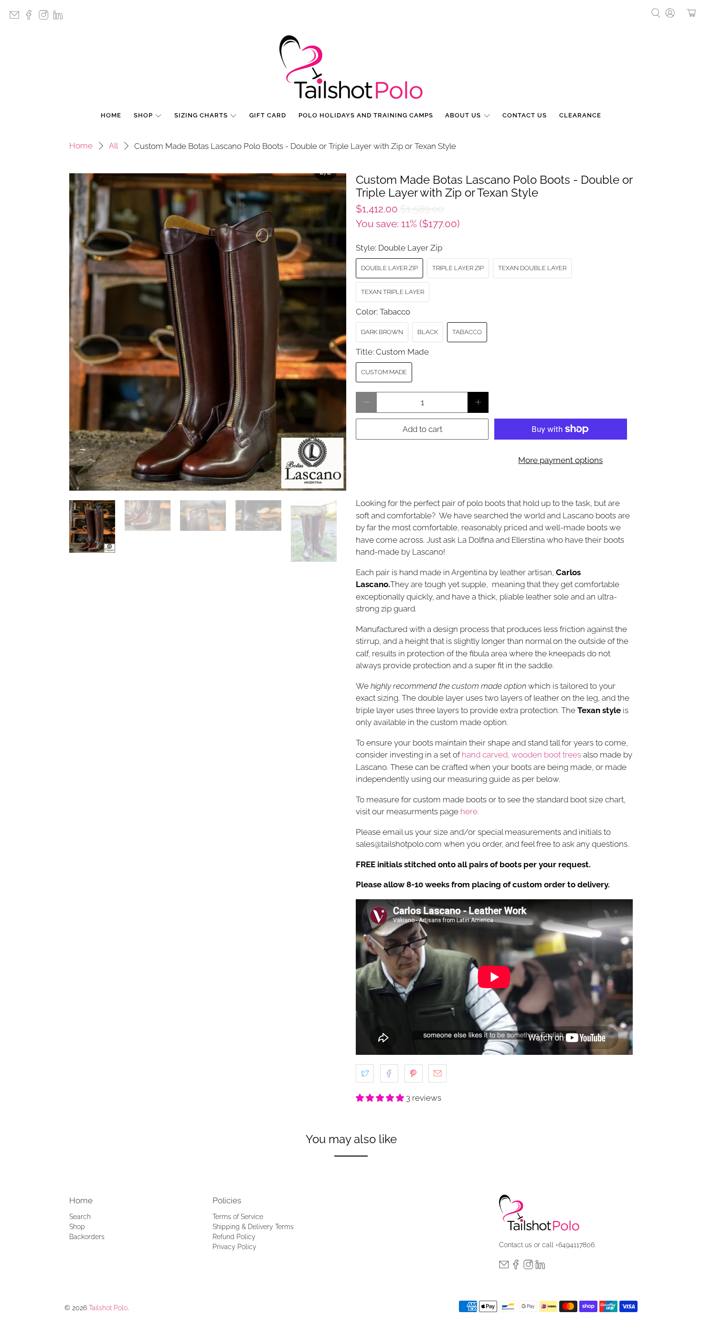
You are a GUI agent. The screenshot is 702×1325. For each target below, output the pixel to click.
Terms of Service (238, 1216)
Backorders (87, 1237)
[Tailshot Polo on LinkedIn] (60, 17)
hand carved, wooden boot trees (521, 754)
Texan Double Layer (532, 268)
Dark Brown (382, 332)
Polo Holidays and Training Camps (365, 115)
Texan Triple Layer (392, 291)
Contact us (515, 1245)
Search (80, 1216)
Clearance (580, 115)
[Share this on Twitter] (365, 1073)
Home (111, 115)
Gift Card (267, 115)
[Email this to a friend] (437, 1073)
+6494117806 (575, 1245)
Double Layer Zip (389, 268)
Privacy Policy (234, 1247)
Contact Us (524, 115)
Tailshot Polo (108, 1308)
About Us (463, 115)
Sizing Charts (201, 115)
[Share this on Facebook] (389, 1073)
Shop (143, 115)
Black (427, 332)
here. (470, 811)
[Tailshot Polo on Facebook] (31, 17)
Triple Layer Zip (458, 268)
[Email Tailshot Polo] (17, 17)
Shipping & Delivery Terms (253, 1226)
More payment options (560, 460)
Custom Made (384, 372)
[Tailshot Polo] (351, 67)
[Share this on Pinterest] (413, 1073)
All (113, 146)
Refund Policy (234, 1237)
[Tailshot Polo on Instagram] (46, 17)
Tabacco (467, 332)
